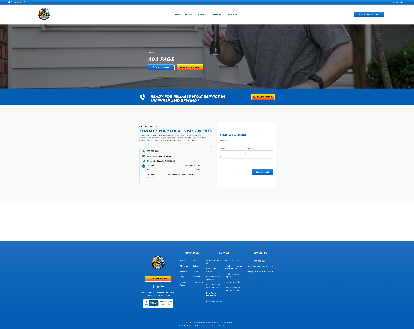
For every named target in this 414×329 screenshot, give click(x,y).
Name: (222, 140)
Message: (224, 157)
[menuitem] (178, 14)
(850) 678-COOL (150, 140)
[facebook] (153, 286)
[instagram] (158, 286)
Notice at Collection (219, 326)
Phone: (250, 149)
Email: (222, 149)
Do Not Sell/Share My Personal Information (197, 326)
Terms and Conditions (234, 326)
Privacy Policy (177, 326)
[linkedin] (163, 286)
